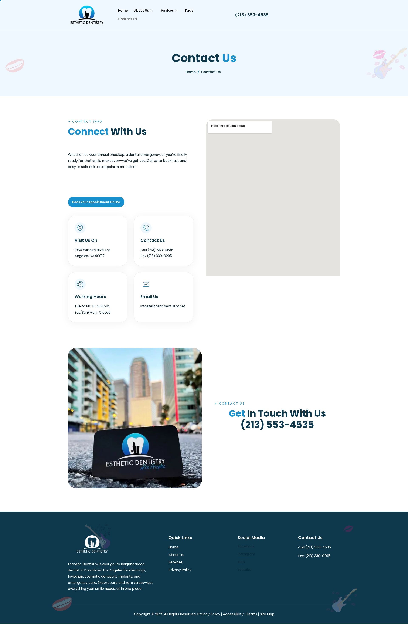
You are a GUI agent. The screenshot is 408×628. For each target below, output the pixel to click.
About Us (141, 10)
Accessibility (233, 614)
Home (123, 10)
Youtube (244, 569)
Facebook (246, 546)
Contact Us (127, 19)
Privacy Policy (180, 569)
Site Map (267, 614)
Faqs (189, 10)
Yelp (241, 561)
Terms (251, 614)
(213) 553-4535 (252, 15)
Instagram (246, 554)
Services (167, 10)
